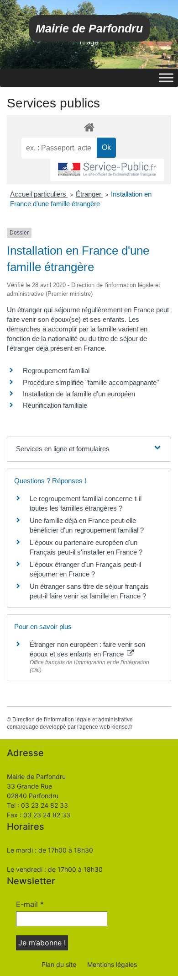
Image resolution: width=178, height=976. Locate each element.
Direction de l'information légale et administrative (72, 719)
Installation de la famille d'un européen (79, 394)
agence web (94, 727)
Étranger (89, 194)
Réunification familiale (55, 405)
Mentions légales (112, 964)
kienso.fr (121, 727)
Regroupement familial (56, 370)
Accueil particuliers (39, 194)
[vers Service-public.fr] (107, 170)
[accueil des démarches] (89, 126)
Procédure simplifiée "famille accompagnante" (91, 382)
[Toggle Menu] (166, 77)
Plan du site (59, 964)
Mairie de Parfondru (89, 28)
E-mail (30, 904)
